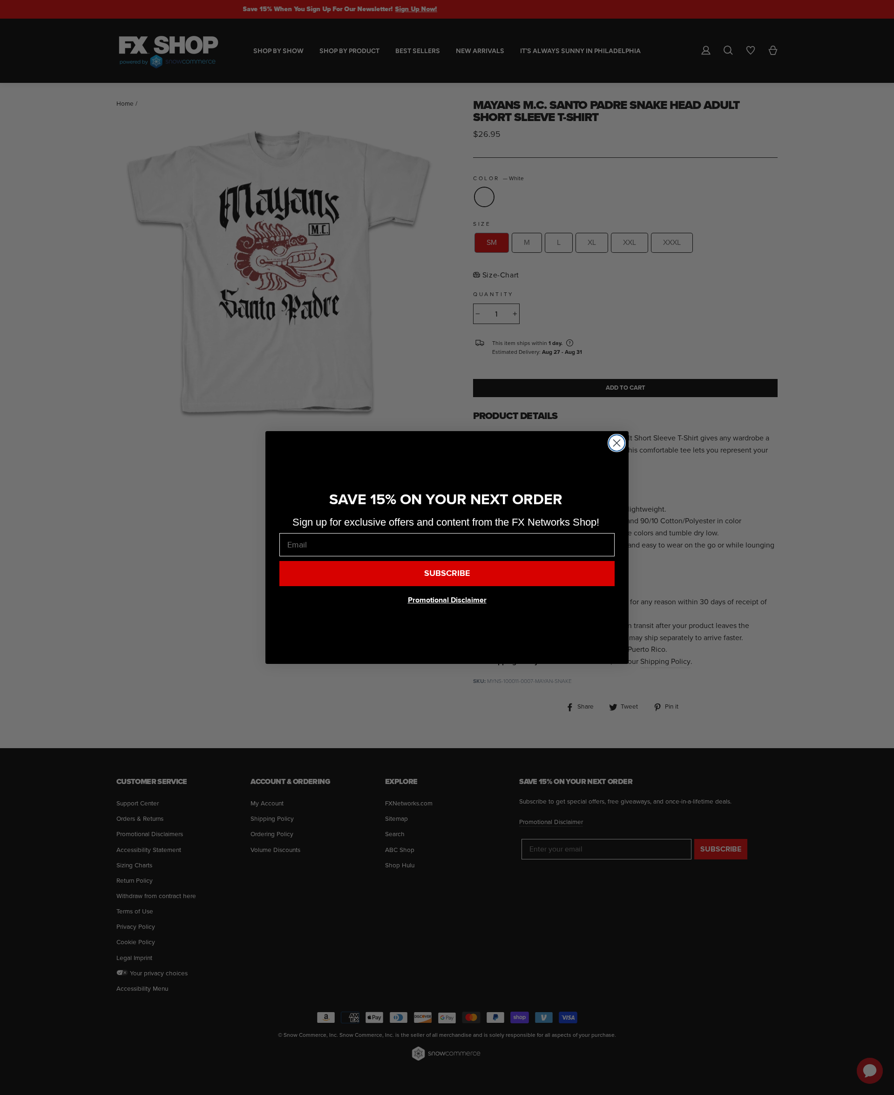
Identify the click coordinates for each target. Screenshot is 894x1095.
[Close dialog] (617, 443)
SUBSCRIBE (447, 573)
